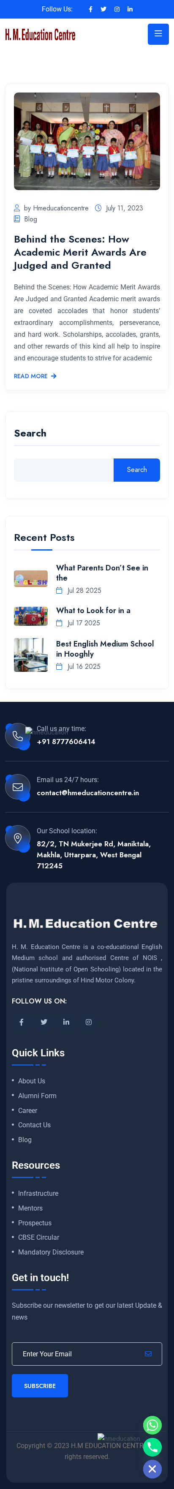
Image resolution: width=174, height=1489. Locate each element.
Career (27, 1111)
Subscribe (40, 1386)
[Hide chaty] (152, 1469)
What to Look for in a (93, 610)
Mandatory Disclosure (51, 1252)
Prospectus (35, 1223)
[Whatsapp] (152, 1425)
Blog (30, 219)
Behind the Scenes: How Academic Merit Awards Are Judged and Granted (80, 252)
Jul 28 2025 (83, 590)
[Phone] (152, 1447)
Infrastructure (38, 1193)
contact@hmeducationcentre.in (88, 793)
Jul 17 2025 (82, 623)
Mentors (30, 1208)
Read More (31, 376)
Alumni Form (37, 1096)
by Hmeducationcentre (56, 208)
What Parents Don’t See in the (102, 573)
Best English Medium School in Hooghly (105, 649)
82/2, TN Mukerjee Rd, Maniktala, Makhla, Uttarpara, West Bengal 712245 (94, 855)
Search (30, 434)
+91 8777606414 (66, 741)
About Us (31, 1081)
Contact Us (34, 1125)
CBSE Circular (38, 1237)
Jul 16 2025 (83, 666)
